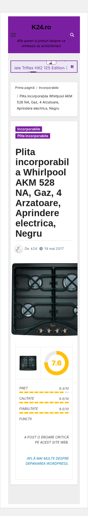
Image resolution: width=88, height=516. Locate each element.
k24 (34, 248)
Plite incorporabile (32, 136)
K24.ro (41, 27)
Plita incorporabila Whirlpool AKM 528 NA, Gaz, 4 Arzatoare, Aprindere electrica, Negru (42, 193)
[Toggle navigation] (13, 35)
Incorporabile (28, 129)
